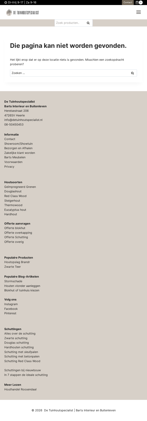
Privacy (9, 166)
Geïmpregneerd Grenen (20, 187)
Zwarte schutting (15, 338)
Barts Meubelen (14, 157)
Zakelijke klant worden (19, 153)
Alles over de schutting (19, 333)
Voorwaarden (13, 162)
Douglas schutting (16, 342)
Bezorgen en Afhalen (18, 148)
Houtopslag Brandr (17, 262)
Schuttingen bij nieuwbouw (22, 370)
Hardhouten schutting (19, 347)
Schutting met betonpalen (21, 356)
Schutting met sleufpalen (21, 352)
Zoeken (89, 23)
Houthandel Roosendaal (20, 389)
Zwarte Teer (12, 266)
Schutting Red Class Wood (22, 361)
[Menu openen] (138, 12)
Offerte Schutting (16, 237)
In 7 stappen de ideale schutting (26, 375)
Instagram (11, 304)
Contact (128, 2)
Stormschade (13, 281)
